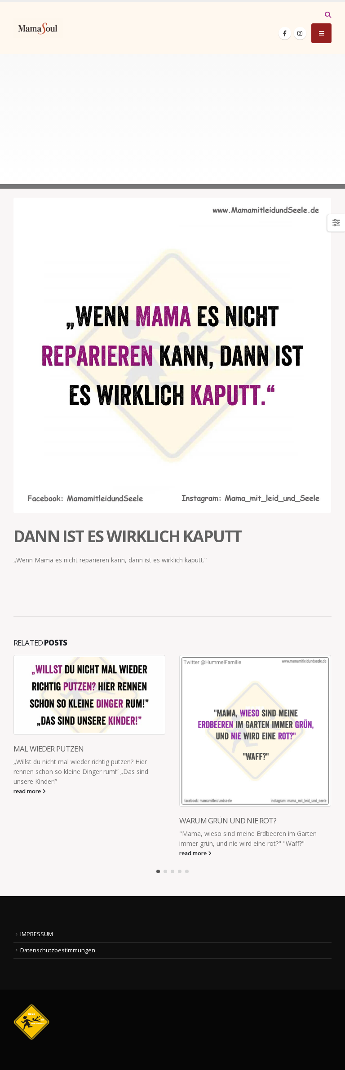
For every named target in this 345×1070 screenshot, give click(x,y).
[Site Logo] (38, 28)
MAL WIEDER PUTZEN (48, 748)
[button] (328, 15)
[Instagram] (300, 33)
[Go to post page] (89, 695)
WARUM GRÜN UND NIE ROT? (227, 820)
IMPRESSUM (36, 934)
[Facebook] (285, 33)
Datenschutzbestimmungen (57, 950)
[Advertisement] (172, 121)
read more (27, 791)
